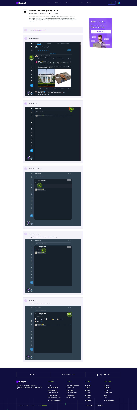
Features (68, 381)
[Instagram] (101, 375)
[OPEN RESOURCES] (72, 3)
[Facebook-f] (97, 375)
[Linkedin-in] (109, 375)
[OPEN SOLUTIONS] (60, 3)
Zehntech (44, 405)
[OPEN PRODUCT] (49, 3)
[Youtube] (105, 375)
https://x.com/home (40, 30)
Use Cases (51, 381)
